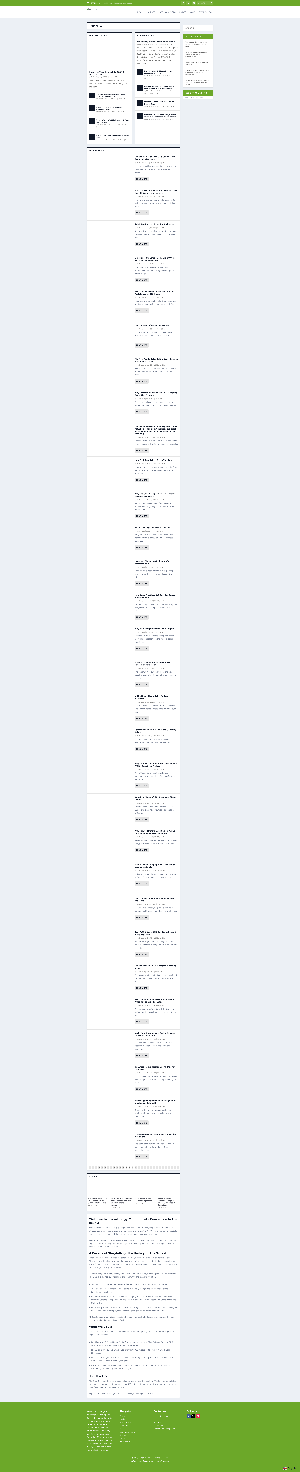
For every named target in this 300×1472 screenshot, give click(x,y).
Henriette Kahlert (103, 140)
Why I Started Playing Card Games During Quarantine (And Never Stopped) (155, 832)
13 (129, 1169)
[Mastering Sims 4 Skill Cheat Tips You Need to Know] (140, 103)
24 (163, 1169)
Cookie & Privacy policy (164, 1428)
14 (132, 1169)
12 (126, 1169)
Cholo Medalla (103, 99)
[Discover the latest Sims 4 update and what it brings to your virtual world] (140, 88)
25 (166, 1169)
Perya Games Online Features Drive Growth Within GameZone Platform (156, 764)
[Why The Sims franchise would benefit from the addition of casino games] (110, 203)
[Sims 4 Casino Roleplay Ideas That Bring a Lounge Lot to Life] (110, 877)
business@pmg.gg (161, 1416)
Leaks (122, 1419)
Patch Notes (126, 1422)
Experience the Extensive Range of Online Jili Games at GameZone (155, 259)
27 (172, 1169)
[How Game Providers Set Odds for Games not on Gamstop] (110, 608)
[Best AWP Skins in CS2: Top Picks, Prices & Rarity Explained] (110, 945)
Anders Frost (95, 77)
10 (120, 1169)
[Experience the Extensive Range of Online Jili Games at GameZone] (110, 271)
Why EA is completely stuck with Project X (155, 628)
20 (150, 1169)
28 (175, 1169)
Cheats (151, 12)
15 (135, 1169)
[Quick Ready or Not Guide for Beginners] (110, 237)
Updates (165, 44)
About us (157, 1422)
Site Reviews (205, 12)
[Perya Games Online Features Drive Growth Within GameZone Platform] (110, 776)
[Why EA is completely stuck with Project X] (110, 641)
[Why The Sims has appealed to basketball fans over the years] (110, 507)
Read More (141, 179)
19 (147, 1169)
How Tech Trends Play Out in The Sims (153, 460)
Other (159, 163)
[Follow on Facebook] (189, 1416)
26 (169, 1169)
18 (144, 1169)
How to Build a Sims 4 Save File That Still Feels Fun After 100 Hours (154, 292)
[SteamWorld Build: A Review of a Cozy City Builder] (110, 743)
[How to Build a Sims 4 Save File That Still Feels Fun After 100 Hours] (110, 304)
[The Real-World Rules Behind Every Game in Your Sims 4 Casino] (110, 372)
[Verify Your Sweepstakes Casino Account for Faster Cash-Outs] (110, 1046)
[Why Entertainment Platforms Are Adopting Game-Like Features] (110, 405)
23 (159, 1169)
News (138, 12)
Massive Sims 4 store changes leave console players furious (110, 95)
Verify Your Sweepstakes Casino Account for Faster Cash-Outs (155, 1034)
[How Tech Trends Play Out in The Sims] (110, 473)
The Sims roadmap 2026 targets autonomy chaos (109, 108)
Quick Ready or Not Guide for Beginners (154, 224)
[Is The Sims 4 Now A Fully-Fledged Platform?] (110, 709)
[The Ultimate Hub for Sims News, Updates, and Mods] (110, 911)
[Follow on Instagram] (198, 1416)
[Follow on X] (193, 1416)
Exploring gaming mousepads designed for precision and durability (155, 1101)
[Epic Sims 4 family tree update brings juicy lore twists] (110, 1147)
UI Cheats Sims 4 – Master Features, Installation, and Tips (158, 72)
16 (138, 1169)
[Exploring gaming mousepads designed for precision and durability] (110, 1113)
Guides (182, 12)
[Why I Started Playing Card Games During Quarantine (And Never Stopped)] (110, 844)
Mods (192, 12)
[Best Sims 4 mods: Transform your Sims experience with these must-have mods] (140, 116)
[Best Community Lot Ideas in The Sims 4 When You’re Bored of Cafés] (110, 1012)
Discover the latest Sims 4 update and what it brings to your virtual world (159, 87)
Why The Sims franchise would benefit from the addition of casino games (156, 191)
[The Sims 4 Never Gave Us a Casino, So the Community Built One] (110, 170)
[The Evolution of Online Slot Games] (110, 338)
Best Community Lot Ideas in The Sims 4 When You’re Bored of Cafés (154, 1000)
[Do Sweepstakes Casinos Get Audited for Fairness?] (110, 1080)
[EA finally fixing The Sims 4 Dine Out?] (110, 540)
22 (156, 1169)
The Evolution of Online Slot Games (152, 325)
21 (153, 1169)
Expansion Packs (167, 12)
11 (123, 1169)
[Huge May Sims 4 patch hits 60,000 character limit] (109, 53)
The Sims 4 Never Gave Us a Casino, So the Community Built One (97, 1200)
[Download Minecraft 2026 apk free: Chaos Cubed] (110, 810)
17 (141, 1169)
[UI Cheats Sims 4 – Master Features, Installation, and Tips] (140, 72)
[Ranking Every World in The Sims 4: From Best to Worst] (92, 121)
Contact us (158, 1425)
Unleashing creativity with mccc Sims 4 (116, 3)
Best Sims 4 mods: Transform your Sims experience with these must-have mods (160, 116)
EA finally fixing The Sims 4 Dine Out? (153, 527)
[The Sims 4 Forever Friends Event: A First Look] (92, 137)
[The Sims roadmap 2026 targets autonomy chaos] (92, 108)
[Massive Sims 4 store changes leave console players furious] (92, 95)
